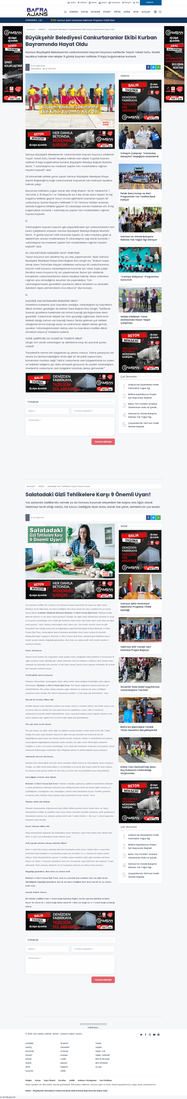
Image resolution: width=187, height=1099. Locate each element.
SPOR (135, 11)
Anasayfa (31, 29)
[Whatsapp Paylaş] (158, 67)
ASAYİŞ (84, 11)
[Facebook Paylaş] (148, 67)
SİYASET (107, 11)
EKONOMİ (95, 11)
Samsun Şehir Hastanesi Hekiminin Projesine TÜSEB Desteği (83, 20)
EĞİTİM (117, 11)
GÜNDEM (73, 11)
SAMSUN (41, 29)
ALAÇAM (146, 11)
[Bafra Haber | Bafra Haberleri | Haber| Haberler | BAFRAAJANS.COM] (38, 11)
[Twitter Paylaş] (153, 67)
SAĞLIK (127, 11)
